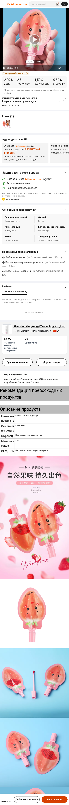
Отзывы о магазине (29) (14, 291)
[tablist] (34, 62)
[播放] (4, 68)
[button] (15, 73)
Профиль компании (17, 362)
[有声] (59, 68)
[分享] (65, 99)
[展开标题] (59, 101)
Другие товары (51, 362)
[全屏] (65, 68)
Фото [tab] (39, 62)
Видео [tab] (30, 62)
